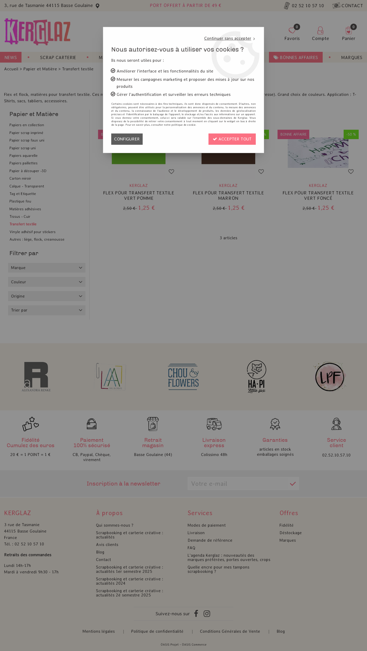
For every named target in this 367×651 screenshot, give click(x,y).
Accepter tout (234, 139)
